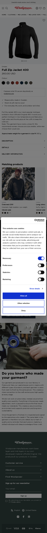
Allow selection (23, 303)
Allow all (23, 296)
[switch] (41, 265)
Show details (35, 289)
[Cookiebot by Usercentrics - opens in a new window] (34, 220)
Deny (23, 311)
